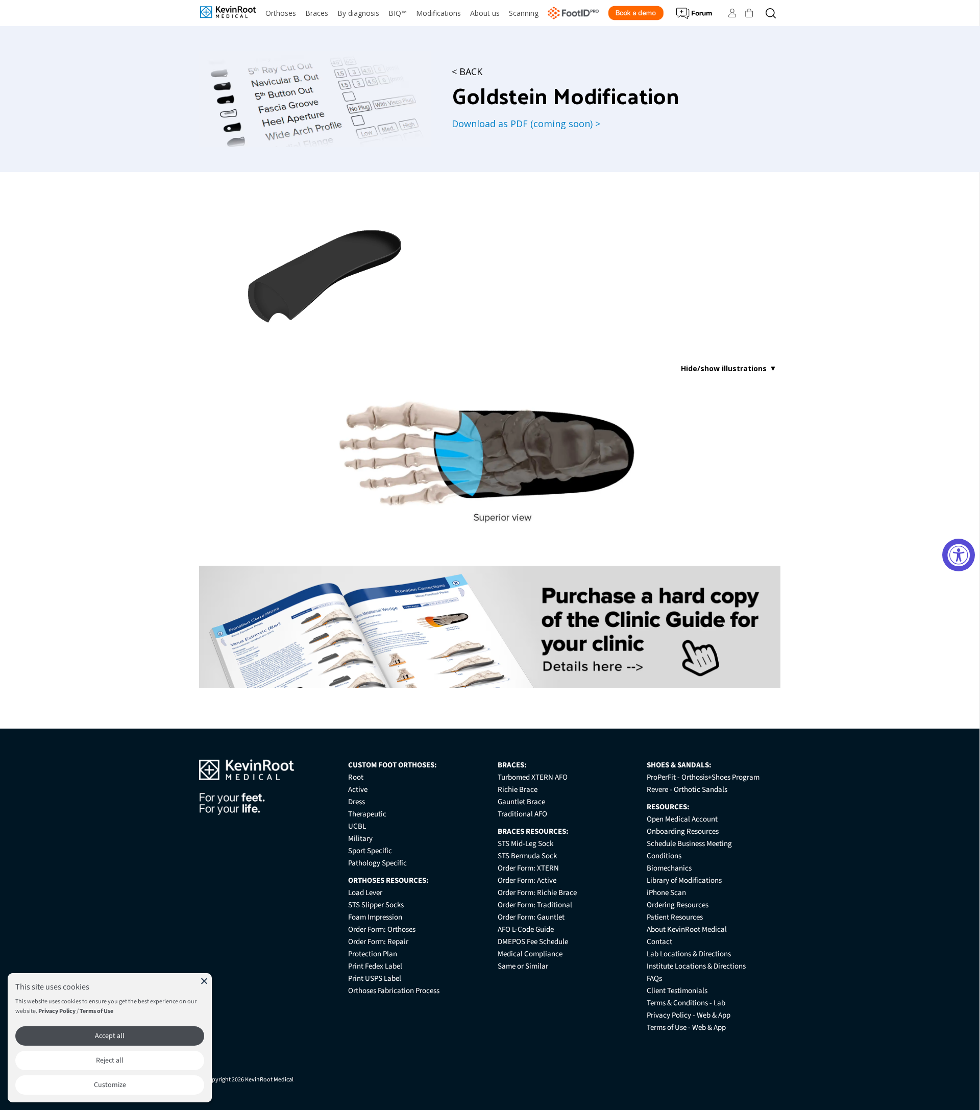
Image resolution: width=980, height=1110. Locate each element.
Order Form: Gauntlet (531, 917)
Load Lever (365, 892)
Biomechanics (669, 868)
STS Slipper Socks (376, 905)
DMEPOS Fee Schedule (533, 941)
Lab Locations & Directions (689, 954)
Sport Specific (370, 851)
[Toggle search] (770, 13)
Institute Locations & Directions (696, 966)
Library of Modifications (684, 880)
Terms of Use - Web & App (686, 1027)
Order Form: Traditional (535, 905)
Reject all (110, 1060)
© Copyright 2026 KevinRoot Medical (246, 1079)
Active (358, 789)
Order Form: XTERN (528, 868)
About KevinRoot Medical (687, 929)
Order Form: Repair (378, 941)
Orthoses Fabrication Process (393, 990)
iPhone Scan (666, 892)
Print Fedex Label (375, 966)
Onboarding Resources (683, 831)
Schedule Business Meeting (689, 843)
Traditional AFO (522, 814)
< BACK (467, 71)
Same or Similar (523, 966)
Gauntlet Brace (521, 802)
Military (360, 838)
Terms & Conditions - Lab (686, 1003)
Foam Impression (375, 917)
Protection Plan (372, 954)
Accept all (110, 1036)
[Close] (204, 980)
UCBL (357, 826)
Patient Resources (675, 917)
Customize (110, 1085)
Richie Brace (517, 789)
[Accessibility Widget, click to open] (958, 555)
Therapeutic (367, 814)
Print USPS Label (374, 978)
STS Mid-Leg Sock (525, 843)
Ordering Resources (677, 905)
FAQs (654, 978)
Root (355, 777)
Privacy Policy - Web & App (688, 1015)
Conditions (664, 856)
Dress (356, 802)
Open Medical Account (682, 819)
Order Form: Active (527, 880)
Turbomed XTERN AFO (533, 777)
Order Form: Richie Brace (537, 892)
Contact (659, 941)
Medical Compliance (530, 954)
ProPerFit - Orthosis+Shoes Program (703, 777)
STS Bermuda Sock (527, 856)
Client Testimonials (677, 990)
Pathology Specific (377, 863)
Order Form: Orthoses (381, 929)
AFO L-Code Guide (526, 929)
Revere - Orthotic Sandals (687, 789)
